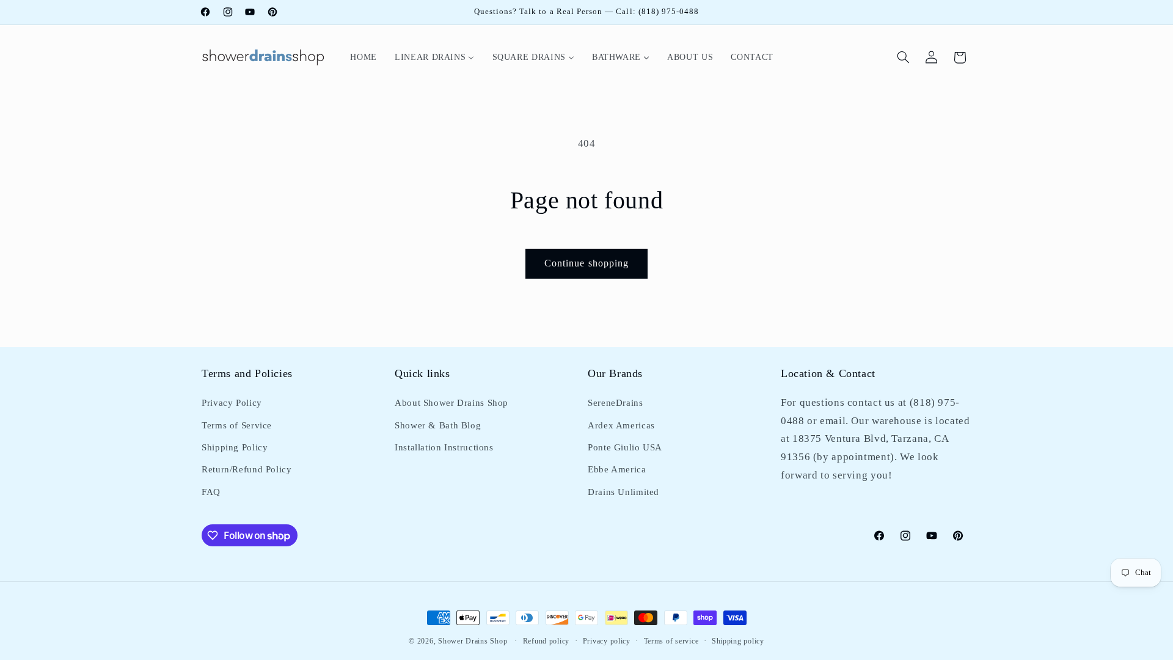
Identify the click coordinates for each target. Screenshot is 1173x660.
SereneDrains (615, 403)
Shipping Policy (235, 447)
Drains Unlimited (623, 492)
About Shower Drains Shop (451, 403)
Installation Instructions (444, 447)
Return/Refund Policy (247, 469)
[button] (904, 57)
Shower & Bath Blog (438, 425)
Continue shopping (586, 263)
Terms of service (671, 641)
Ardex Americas (621, 425)
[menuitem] (364, 57)
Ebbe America (617, 469)
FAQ (211, 492)
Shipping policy (738, 641)
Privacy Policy (232, 403)
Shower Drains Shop (472, 641)
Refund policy (546, 641)
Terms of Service (237, 425)
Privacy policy (606, 641)
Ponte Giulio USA (625, 447)
